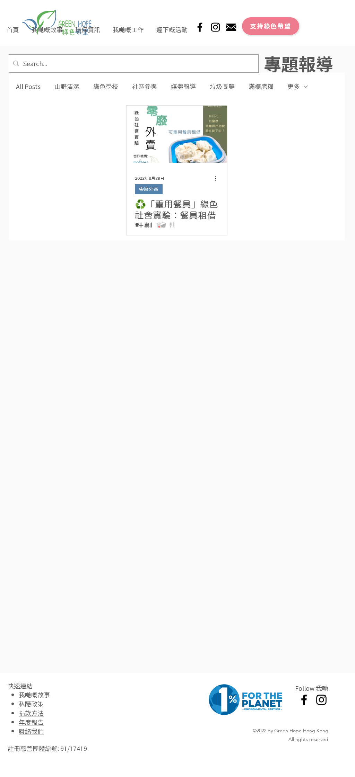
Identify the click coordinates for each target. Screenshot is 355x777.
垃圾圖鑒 (222, 86)
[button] (47, 26)
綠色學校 (105, 86)
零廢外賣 (148, 189)
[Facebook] (200, 27)
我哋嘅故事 (34, 694)
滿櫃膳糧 (261, 86)
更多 (293, 86)
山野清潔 (66, 86)
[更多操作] (218, 178)
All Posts (28, 86)
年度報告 (31, 721)
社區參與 (144, 86)
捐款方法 (31, 712)
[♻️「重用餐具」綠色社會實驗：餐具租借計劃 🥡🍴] (177, 134)
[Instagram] (215, 27)
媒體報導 (183, 86)
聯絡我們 (31, 730)
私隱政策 (31, 703)
